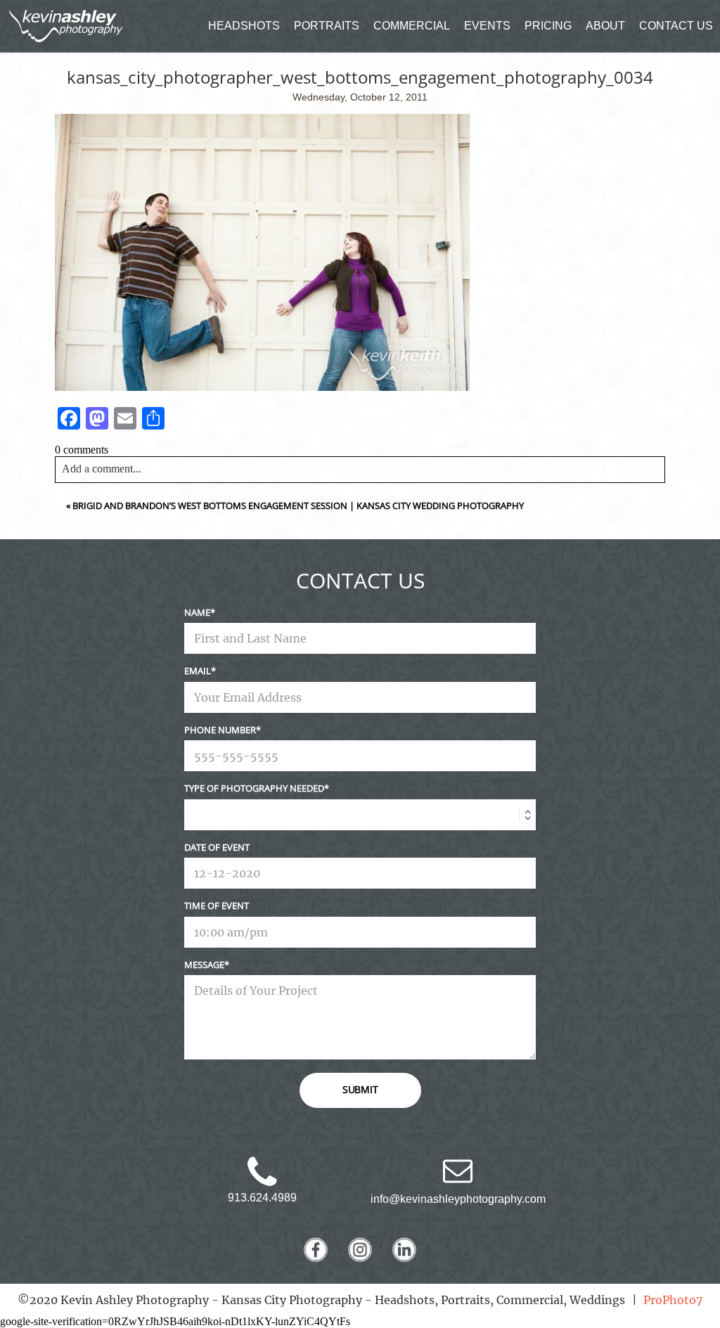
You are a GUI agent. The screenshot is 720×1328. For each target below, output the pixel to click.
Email (197, 670)
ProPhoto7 (672, 1300)
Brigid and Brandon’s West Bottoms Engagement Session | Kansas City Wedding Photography (298, 505)
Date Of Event (217, 847)
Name (197, 612)
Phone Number (220, 729)
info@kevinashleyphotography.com (458, 1199)
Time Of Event (216, 905)
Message (204, 964)
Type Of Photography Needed (254, 788)
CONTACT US (676, 26)
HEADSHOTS (244, 26)
